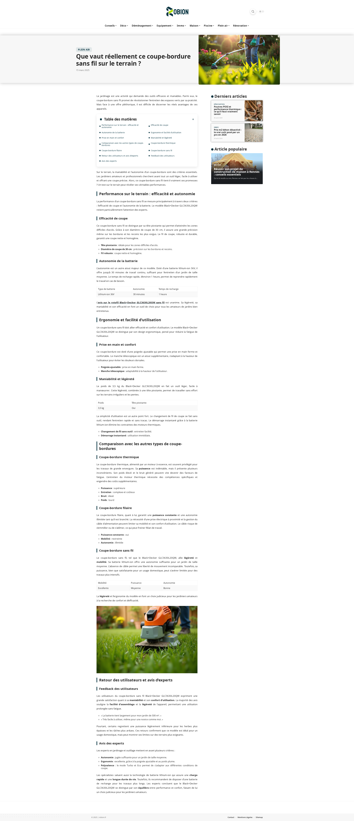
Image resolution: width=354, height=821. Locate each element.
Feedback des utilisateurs (163, 155)
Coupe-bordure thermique (163, 143)
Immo (216, 127)
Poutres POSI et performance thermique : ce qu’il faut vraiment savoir (228, 110)
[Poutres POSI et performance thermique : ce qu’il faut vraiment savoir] (254, 110)
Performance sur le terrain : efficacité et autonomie (120, 126)
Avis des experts (109, 161)
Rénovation (219, 104)
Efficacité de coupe (159, 125)
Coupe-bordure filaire (112, 150)
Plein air (84, 49)
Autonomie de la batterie (113, 132)
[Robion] (177, 11)
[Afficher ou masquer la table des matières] (165, 119)
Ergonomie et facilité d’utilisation (166, 132)
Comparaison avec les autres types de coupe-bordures (123, 144)
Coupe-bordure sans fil (161, 150)
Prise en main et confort (113, 137)
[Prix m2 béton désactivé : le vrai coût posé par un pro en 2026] (254, 132)
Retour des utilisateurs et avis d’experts (120, 155)
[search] (253, 11)
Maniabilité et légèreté (161, 137)
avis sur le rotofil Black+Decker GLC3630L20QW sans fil (131, 302)
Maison (217, 165)
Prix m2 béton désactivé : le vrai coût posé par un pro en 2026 (227, 132)
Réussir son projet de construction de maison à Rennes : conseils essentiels (236, 171)
